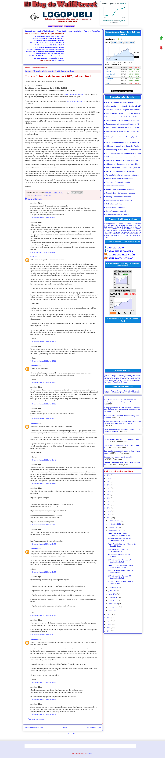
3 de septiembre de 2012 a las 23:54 (43, 382)
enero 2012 (113, 610)
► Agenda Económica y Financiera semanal (121, 102)
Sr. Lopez (108, 232)
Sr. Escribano (113, 229)
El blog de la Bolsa (119, 379)
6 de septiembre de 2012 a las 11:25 (43, 635)
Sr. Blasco (128, 224)
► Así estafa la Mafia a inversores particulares (122, 175)
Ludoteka (107, 393)
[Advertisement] (82, 48)
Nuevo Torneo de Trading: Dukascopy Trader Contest (119, 534)
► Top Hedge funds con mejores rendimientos (122, 110)
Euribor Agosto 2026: (114, 4)
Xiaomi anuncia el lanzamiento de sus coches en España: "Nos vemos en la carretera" (122, 422)
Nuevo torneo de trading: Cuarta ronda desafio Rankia (120, 566)
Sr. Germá (121, 230)
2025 (109, 475)
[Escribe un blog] (75, 192)
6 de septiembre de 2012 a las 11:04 (43, 544)
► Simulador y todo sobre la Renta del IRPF (121, 117)
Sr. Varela (107, 235)
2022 (109, 485)
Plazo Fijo (116, 382)
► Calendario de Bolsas (113, 204)
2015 (109, 508)
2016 (109, 504)
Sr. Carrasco (129, 225)
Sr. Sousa (137, 234)
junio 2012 (113, 594)
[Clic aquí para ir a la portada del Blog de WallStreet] (61, 9)
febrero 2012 (113, 607)
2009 (109, 621)
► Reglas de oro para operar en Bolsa (119, 189)
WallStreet (34, 257)
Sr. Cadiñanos (109, 225)
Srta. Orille (133, 235)
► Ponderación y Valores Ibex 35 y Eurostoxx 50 (122, 150)
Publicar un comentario (36, 719)
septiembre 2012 (115, 530)
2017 (109, 501)
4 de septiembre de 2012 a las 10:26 (43, 419)
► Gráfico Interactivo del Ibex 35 (116, 215)
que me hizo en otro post (74, 101)
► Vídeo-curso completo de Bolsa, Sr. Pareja (121, 146)
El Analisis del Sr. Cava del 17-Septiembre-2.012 (119, 550)
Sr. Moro (117, 232)
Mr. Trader (107, 382)
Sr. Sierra (130, 234)
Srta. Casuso (124, 235)
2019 (109, 495)
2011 (108, 614)
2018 (109, 498)
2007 (109, 628)
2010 (109, 618)
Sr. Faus (129, 229)
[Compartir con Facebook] (79, 192)
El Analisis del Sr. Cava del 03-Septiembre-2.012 (119, 577)
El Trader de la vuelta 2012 (42, 196)
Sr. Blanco (120, 224)
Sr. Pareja (134, 232)
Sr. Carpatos (120, 225)
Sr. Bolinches (137, 224)
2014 (109, 511)
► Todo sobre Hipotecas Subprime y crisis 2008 (122, 153)
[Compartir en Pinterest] (81, 192)
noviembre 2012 (115, 524)
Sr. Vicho (115, 235)
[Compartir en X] (77, 192)
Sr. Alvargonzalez (109, 224)
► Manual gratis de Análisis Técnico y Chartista (122, 113)
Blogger (89, 753)
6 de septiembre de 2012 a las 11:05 (43, 572)
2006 (109, 631)
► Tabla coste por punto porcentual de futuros (122, 142)
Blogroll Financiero (110, 375)
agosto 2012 (113, 587)
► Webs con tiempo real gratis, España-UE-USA (122, 106)
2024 (109, 478)
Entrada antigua (94, 728)
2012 (109, 518)
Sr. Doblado (134, 227)
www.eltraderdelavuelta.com (73, 94)
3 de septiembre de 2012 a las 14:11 (43, 361)
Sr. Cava (137, 225)
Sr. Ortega (125, 232)
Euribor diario (108, 21)
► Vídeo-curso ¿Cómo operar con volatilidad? (122, 164)
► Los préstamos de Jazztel (115, 211)
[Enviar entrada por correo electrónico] (68, 192)
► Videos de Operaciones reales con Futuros (121, 128)
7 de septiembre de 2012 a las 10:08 (43, 682)
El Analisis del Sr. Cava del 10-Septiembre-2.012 (119, 561)
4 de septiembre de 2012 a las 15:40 (43, 460)
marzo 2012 (113, 604)
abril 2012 (112, 600)
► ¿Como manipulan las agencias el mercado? (122, 120)
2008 (109, 624)
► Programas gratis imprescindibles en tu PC (121, 124)
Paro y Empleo (116, 391)
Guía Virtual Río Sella (132, 391)
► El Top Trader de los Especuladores (118, 179)
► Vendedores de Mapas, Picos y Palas (119, 171)
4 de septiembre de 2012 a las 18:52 (43, 484)
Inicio (65, 728)
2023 (109, 481)
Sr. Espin (122, 229)
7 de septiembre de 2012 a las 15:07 (43, 700)
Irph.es (106, 391)
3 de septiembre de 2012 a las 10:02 (43, 218)
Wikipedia (115, 393)
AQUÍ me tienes (58, 60)
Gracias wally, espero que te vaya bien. (119, 457)
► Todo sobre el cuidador (114, 186)
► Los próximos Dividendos (114, 207)
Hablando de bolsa (110, 380)
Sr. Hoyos (129, 230)
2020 (109, 491)
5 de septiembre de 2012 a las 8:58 (42, 525)
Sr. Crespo (125, 227)
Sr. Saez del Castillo (118, 234)
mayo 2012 (113, 597)
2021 (109, 488)
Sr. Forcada (136, 229)
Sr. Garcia (114, 230)
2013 (109, 514)
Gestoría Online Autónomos (130, 393)
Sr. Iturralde (137, 230)
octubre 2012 (114, 527)
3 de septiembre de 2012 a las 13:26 (43, 342)
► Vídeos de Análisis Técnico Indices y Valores (122, 168)
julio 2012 (112, 591)
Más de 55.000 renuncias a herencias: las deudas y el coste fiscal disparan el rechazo (120, 401)
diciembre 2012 (114, 521)
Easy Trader (124, 377)
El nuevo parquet (134, 379)
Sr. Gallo (107, 230)
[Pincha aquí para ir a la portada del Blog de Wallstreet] (55, 27)
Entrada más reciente (34, 728)
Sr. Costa (118, 227)
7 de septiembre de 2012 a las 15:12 (43, 714)
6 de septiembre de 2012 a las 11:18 (43, 615)
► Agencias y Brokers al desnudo (117, 182)
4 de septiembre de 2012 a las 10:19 (43, 404)
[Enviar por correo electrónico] (72, 192)
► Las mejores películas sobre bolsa (118, 200)
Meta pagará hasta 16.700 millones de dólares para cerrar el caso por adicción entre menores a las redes (122, 410)
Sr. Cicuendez (108, 227)
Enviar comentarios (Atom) (68, 734)
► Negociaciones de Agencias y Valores (119, 193)
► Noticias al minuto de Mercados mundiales (121, 160)
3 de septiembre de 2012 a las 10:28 (43, 252)
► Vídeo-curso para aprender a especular (120, 157)
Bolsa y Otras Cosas (126, 375)
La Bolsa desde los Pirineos (129, 380)
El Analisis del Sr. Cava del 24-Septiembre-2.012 (119, 540)
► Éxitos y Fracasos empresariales (117, 197)
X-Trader (124, 382)
